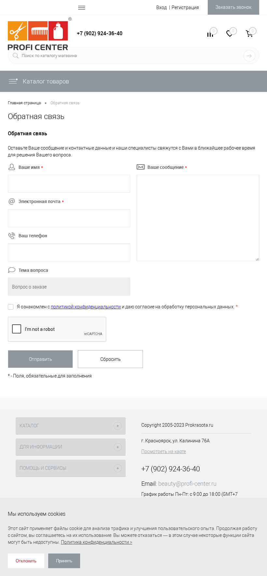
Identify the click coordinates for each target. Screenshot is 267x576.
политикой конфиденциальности (86, 306)
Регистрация (185, 7)
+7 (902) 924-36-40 (99, 33)
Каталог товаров (45, 81)
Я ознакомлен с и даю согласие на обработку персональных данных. (127, 306)
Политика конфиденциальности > (96, 542)
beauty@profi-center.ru (187, 483)
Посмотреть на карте (163, 451)
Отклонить (26, 560)
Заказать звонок (233, 7)
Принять (64, 560)
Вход (161, 7)
